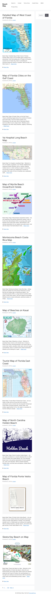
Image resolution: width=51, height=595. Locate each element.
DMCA (42, 3)
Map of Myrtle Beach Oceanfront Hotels (13, 185)
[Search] (47, 15)
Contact (19, 3)
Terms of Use (27, 3)
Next (12, 587)
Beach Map (4, 5)
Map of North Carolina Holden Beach (13, 421)
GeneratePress (32, 593)
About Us (13, 3)
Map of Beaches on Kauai (15, 310)
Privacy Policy (14, 6)
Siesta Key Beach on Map (15, 537)
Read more (13, 64)
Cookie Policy (35, 3)
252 (8, 587)
